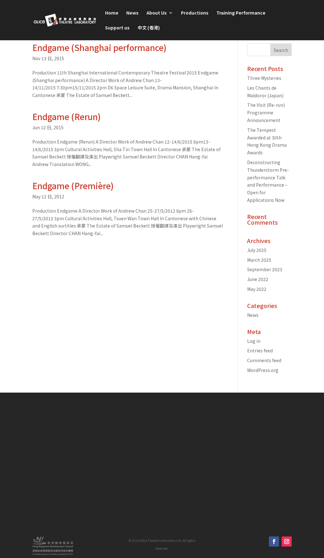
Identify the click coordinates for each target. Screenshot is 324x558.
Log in (253, 341)
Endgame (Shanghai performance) (99, 47)
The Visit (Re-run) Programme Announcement (266, 112)
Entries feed (260, 350)
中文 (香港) (149, 28)
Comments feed (264, 360)
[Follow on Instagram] (287, 541)
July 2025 (256, 250)
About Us (156, 13)
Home (111, 13)
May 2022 (256, 289)
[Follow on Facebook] (274, 541)
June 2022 (257, 279)
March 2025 (259, 260)
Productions (195, 13)
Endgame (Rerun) (66, 116)
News (132, 13)
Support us (117, 28)
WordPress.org (262, 370)
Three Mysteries (264, 78)
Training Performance (240, 13)
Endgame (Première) (73, 185)
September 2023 (264, 269)
